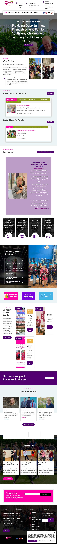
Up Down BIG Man (49, 315)
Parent (5, 410)
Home (6, 12)
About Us (10, 12)
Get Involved (25, 12)
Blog (31, 12)
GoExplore (9, 127)
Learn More (7, 337)
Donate (6, 530)
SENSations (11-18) (32, 99)
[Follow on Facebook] (44, 13)
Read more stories (28, 424)
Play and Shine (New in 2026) (23, 105)
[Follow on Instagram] (46, 13)
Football (38, 127)
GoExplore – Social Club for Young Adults (26, 130)
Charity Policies (19, 520)
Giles (40, 410)
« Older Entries (8, 478)
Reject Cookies (42, 540)
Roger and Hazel (25, 410)
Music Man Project (24, 127)
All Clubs (50, 93)
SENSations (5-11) (22, 99)
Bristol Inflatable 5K (30, 347)
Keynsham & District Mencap (28, 22)
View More (6, 419)
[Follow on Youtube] (51, 13)
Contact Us (35, 12)
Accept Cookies (32, 540)
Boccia (45, 127)
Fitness (32, 127)
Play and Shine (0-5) (11, 99)
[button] (54, 532)
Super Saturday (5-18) (44, 99)
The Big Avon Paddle (30, 317)
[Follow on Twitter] (49, 13)
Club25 (16, 127)
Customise (51, 540)
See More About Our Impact (45, 151)
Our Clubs (17, 12)
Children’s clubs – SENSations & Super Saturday (39, 164)
